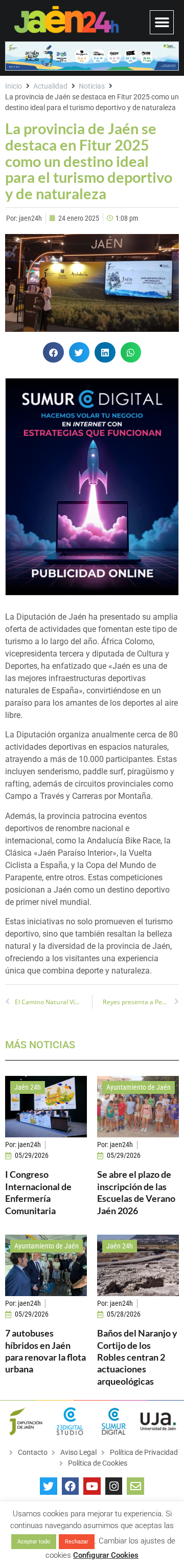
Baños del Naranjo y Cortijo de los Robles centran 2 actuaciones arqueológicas (137, 1357)
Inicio (13, 86)
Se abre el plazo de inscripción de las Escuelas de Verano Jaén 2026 (136, 1192)
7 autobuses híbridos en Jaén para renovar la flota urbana (45, 1350)
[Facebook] (70, 1486)
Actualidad (50, 86)
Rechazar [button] (76, 1541)
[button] (162, 22)
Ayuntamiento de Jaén (138, 1087)
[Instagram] (114, 1486)
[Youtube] (92, 1486)
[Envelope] (135, 1486)
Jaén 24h (27, 1087)
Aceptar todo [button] (33, 1541)
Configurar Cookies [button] (106, 1555)
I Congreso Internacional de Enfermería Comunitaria (38, 1192)
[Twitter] (48, 1486)
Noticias (92, 86)
